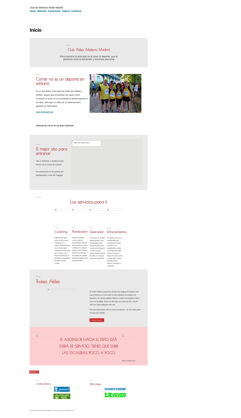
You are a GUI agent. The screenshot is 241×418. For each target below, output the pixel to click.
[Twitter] (34, 371)
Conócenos (54, 11)
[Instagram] (37, 371)
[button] (97, 320)
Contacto (76, 11)
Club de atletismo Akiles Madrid (46, 7)
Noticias (41, 11)
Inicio (33, 11)
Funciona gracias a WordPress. (63, 410)
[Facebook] (30, 371)
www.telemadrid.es (44, 112)
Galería (66, 11)
